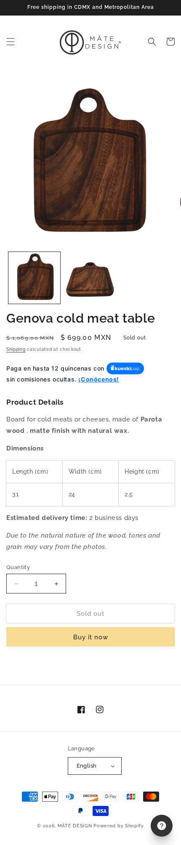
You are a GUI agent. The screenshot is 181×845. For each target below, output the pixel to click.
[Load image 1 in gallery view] (34, 278)
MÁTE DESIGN (75, 826)
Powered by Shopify (118, 826)
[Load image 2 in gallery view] (90, 278)
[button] (10, 41)
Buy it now (90, 637)
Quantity (18, 567)
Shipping (16, 349)
